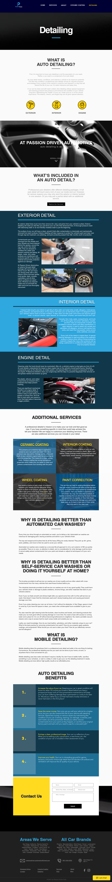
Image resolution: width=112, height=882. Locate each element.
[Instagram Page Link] (89, 870)
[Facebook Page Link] (84, 870)
